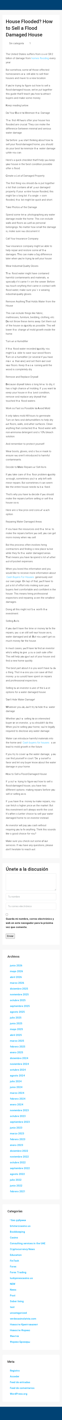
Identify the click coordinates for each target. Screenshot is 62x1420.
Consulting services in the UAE (27, 1243)
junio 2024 (16, 1087)
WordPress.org (18, 1393)
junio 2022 (16, 1185)
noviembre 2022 (19, 1156)
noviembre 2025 (19, 994)
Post (12, 1295)
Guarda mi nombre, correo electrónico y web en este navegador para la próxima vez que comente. (30, 923)
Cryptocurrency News (22, 1249)
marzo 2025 (17, 1040)
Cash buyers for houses (36, 742)
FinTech (14, 1260)
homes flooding (40, 58)
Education (16, 1255)
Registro (15, 1370)
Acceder (14, 1376)
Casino (14, 1237)
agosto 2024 (17, 1075)
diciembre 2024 (19, 1058)
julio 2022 (15, 1179)
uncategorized (18, 1312)
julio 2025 (15, 1017)
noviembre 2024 (19, 1064)
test (12, 1307)
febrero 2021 (17, 1191)
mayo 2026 (16, 971)
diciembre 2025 (19, 988)
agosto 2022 (17, 1174)
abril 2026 (16, 977)
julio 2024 (15, 1081)
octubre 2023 (18, 1116)
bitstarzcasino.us (20, 1226)
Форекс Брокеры (20, 1341)
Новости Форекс (20, 1330)
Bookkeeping (17, 1231)
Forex (13, 1266)
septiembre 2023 (20, 1121)
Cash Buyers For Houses (20, 577)
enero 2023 (16, 1145)
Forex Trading (18, 1272)
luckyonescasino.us (21, 1278)
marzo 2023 (17, 1133)
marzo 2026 (17, 982)
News (13, 1289)
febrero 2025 (17, 1046)
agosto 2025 (17, 1011)
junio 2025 (16, 1023)
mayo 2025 (16, 1029)
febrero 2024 (17, 1098)
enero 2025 (16, 1052)
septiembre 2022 (20, 1168)
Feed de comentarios (22, 1388)
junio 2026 (16, 965)
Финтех (14, 1336)
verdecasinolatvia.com (23, 1318)
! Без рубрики (18, 1220)
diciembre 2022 (19, 1150)
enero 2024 (16, 1104)
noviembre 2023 (19, 1110)
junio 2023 (16, 1127)
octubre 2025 (18, 1000)
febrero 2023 (17, 1139)
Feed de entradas (20, 1382)
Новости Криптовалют (24, 1324)
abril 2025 (16, 1035)
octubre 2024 (18, 1069)
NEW (12, 1283)
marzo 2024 (17, 1092)
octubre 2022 (18, 1162)
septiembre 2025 (20, 1006)
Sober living (17, 1301)
